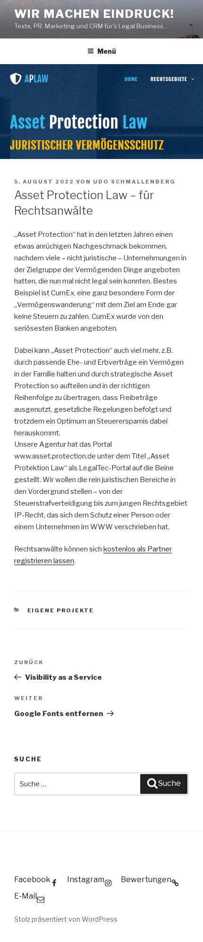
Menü (106, 51)
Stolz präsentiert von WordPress (66, 919)
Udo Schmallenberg (134, 181)
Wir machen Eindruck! (94, 14)
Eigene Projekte (60, 610)
